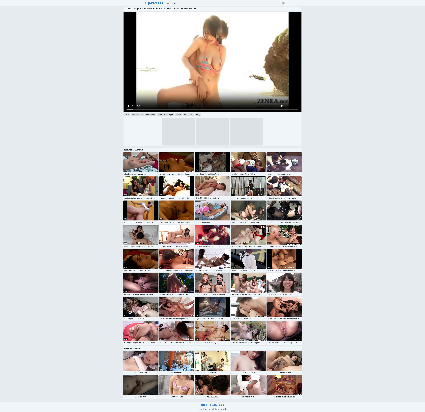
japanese (135, 115)
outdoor (178, 115)
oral (142, 115)
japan (160, 115)
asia (191, 115)
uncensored (150, 115)
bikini (186, 115)
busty (198, 115)
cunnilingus (168, 115)
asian (127, 115)
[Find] (283, 3)
